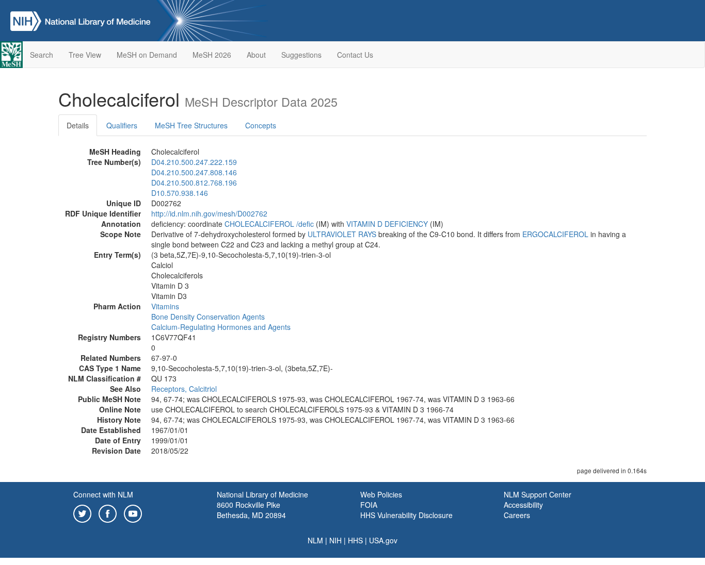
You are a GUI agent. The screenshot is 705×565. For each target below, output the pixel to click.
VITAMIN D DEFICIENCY (387, 224)
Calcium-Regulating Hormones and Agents (221, 327)
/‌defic (305, 224)
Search (41, 54)
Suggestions (301, 54)
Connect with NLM (103, 494)
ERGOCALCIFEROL (555, 234)
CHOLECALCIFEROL (259, 224)
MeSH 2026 (212, 54)
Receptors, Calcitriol (184, 389)
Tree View (85, 54)
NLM (315, 540)
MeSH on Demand (147, 54)
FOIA (368, 505)
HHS (355, 540)
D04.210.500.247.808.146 (194, 172)
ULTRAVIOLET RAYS (342, 234)
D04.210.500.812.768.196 (194, 182)
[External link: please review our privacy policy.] (82, 512)
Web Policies (381, 494)
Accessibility (523, 505)
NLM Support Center (537, 494)
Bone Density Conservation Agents (208, 316)
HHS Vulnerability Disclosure (406, 515)
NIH (335, 540)
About (256, 54)
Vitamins (165, 306)
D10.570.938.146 (179, 193)
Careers (517, 515)
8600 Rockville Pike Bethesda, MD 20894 (251, 510)
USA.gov (383, 540)
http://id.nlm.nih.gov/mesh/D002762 (209, 213)
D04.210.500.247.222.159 (194, 162)
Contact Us (355, 54)
